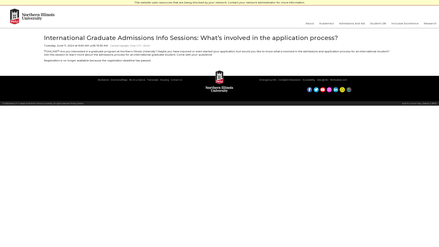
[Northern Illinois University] (29, 16)
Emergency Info (267, 80)
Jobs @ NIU (322, 80)
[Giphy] (349, 89)
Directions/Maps (119, 80)
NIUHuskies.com (338, 80)
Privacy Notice (76, 103)
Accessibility (308, 80)
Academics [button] (326, 23)
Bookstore (103, 80)
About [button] (310, 23)
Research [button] (430, 23)
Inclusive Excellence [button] (405, 23)
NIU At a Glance (137, 80)
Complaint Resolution (289, 80)
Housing (164, 80)
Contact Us (176, 80)
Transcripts (152, 80)
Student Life (378, 23)
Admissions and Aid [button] (352, 23)
